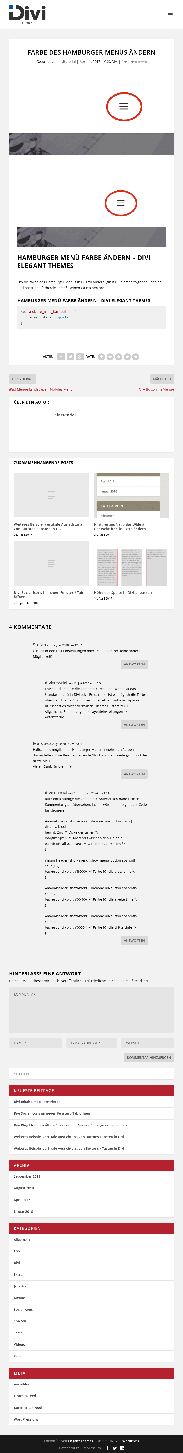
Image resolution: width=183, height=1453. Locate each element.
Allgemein (22, 1239)
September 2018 (27, 1176)
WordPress (130, 1441)
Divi (115, 61)
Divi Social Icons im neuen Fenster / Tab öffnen (48, 594)
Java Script (22, 1286)
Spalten (20, 1321)
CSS (107, 61)
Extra (18, 1274)
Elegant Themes (80, 1441)
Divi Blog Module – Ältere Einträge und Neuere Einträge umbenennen (70, 1125)
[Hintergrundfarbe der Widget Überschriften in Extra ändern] (131, 495)
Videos (19, 1344)
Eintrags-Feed (25, 1395)
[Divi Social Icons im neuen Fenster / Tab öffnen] (51, 563)
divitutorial (67, 61)
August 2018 (24, 1188)
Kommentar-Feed (28, 1407)
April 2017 (22, 1200)
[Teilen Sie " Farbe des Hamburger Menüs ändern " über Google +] (80, 356)
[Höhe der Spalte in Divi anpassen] (131, 563)
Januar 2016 (23, 1211)
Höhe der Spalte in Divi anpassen (123, 592)
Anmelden (22, 1384)
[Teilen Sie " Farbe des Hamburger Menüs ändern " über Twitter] (70, 356)
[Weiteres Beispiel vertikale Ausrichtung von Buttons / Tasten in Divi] (51, 495)
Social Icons (23, 1309)
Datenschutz (69, 1448)
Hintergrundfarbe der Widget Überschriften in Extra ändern (120, 526)
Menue (19, 1298)
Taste (18, 1333)
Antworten (134, 664)
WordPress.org (26, 1419)
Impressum (92, 1448)
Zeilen (19, 1356)
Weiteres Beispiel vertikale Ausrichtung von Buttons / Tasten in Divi (48, 526)
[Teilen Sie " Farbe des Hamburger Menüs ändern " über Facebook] (61, 356)
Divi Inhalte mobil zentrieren (37, 1101)
